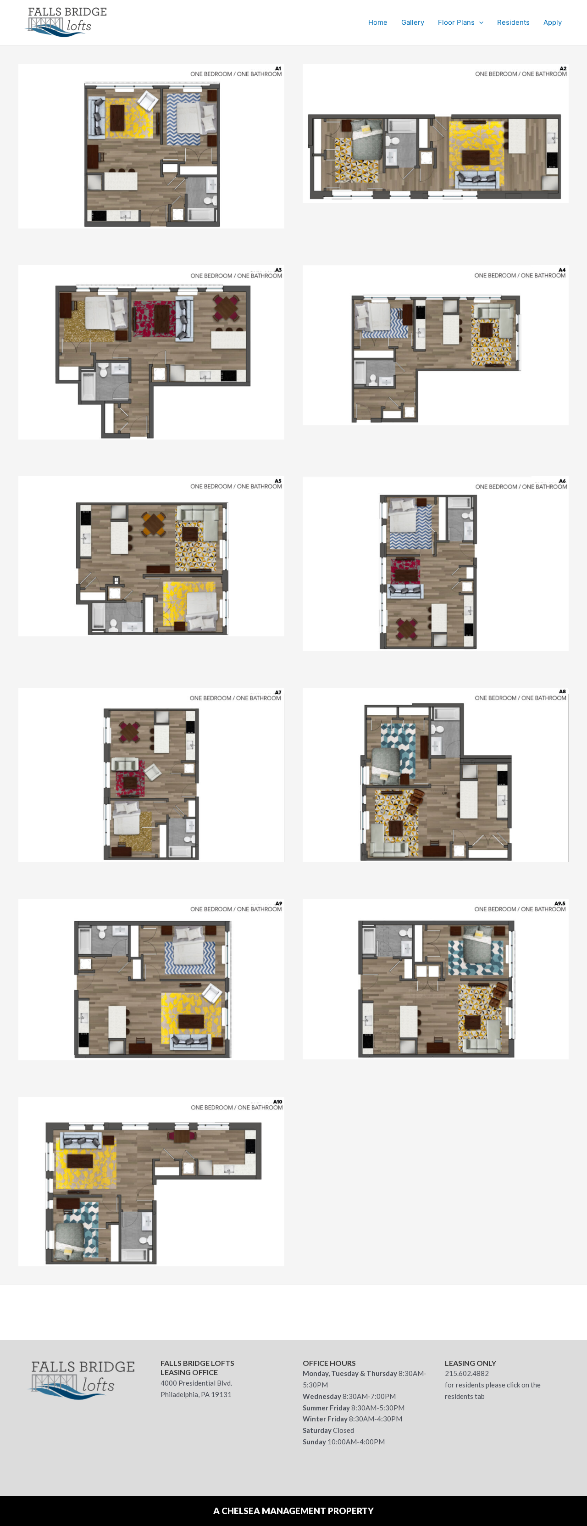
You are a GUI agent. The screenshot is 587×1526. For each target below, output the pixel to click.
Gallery (412, 22)
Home (378, 22)
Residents (513, 22)
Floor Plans (456, 22)
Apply (552, 22)
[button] (479, 22)
